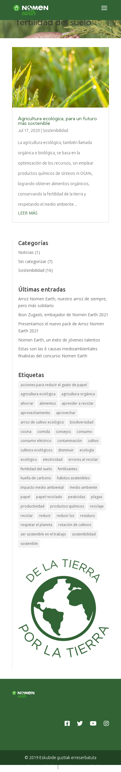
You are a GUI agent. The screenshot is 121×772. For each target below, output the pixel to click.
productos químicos (67, 506)
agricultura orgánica (78, 393)
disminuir (66, 450)
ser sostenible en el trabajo (43, 534)
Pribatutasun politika (81, 766)
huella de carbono (36, 477)
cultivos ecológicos (36, 450)
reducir (45, 515)
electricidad (53, 459)
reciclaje (97, 506)
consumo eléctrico (36, 440)
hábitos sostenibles (73, 477)
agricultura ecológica (38, 393)
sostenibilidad (84, 534)
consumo (84, 431)
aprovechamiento (35, 412)
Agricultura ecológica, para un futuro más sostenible (57, 120)
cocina (26, 431)
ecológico (29, 459)
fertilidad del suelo (36, 468)
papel (25, 496)
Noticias (26, 252)
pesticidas (76, 496)
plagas (96, 496)
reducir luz (65, 515)
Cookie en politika (37, 766)
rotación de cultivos (74, 524)
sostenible (29, 543)
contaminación (69, 440)
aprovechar (65, 412)
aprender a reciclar (78, 403)
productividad (32, 506)
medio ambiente (83, 487)
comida (43, 431)
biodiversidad (81, 422)
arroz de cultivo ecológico (42, 422)
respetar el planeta (36, 524)
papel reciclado (49, 496)
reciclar (27, 515)
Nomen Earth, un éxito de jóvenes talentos (59, 340)
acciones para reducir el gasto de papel (54, 384)
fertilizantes (67, 468)
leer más (28, 213)
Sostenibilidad (55, 130)
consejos (63, 431)
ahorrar (27, 403)
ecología (87, 450)
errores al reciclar (83, 459)
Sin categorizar (32, 261)
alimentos (47, 403)
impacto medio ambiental (42, 487)
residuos (87, 515)
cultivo (93, 440)
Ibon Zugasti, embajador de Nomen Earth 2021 (63, 314)
